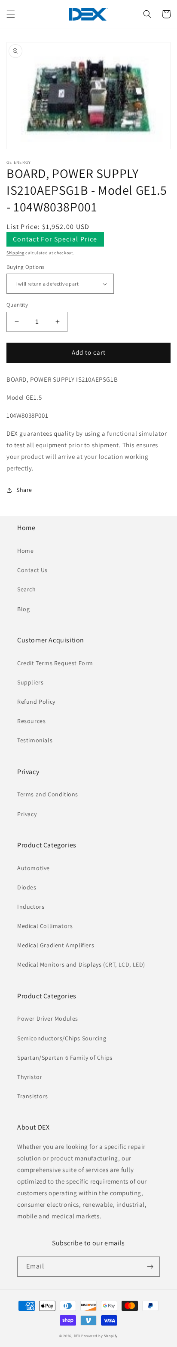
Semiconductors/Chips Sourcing (61, 1038)
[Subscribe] (149, 1267)
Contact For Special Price (55, 239)
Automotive (33, 868)
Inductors (30, 906)
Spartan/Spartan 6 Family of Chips (65, 1057)
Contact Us (32, 570)
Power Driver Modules (47, 1018)
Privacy (27, 814)
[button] (10, 14)
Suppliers (30, 682)
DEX (77, 1335)
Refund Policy (36, 701)
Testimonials (34, 740)
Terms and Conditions (47, 794)
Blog (23, 609)
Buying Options (25, 267)
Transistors (32, 1096)
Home (25, 550)
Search (26, 589)
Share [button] (24, 490)
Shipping (15, 253)
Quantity (17, 304)
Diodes (27, 887)
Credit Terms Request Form (55, 663)
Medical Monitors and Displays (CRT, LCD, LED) (81, 964)
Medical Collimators (45, 926)
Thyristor (29, 1077)
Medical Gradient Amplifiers (55, 945)
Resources (31, 721)
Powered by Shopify (99, 1335)
